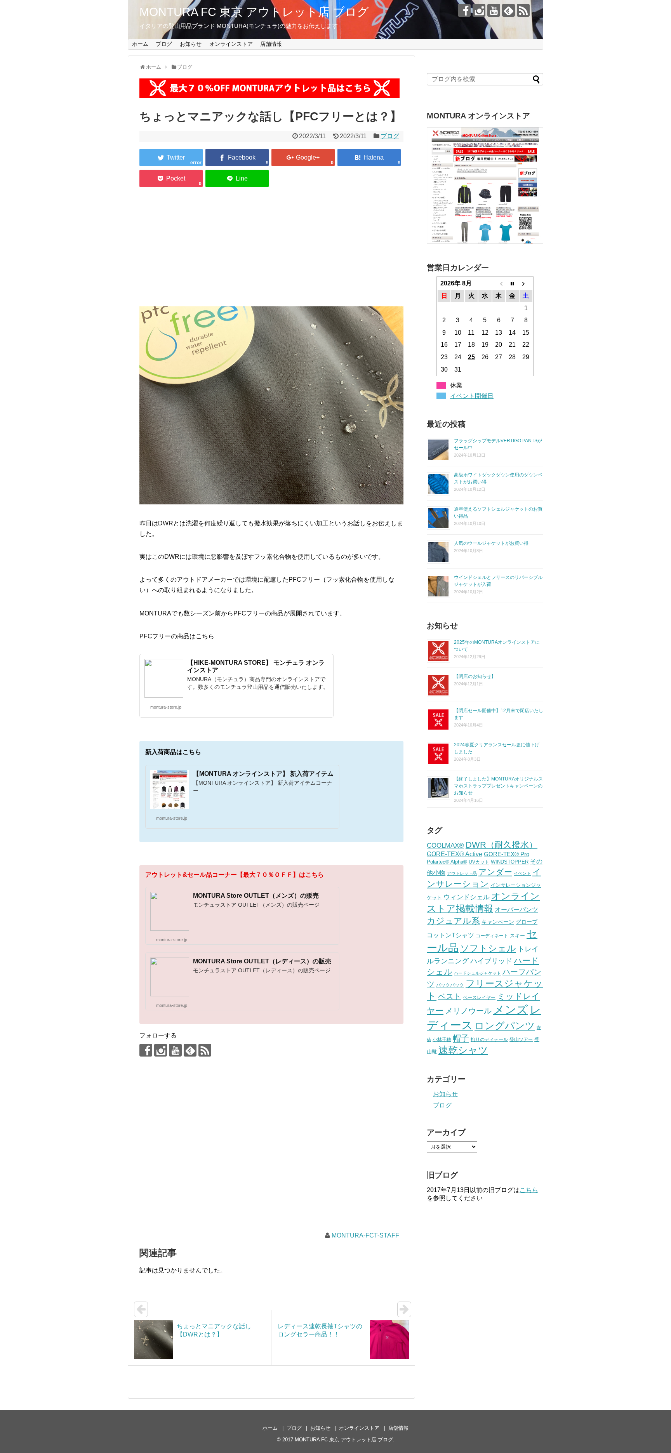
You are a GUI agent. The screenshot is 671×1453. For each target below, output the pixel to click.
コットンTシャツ (450, 935)
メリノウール (468, 1010)
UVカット (479, 862)
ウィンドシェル (466, 896)
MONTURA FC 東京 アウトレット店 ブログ (254, 11)
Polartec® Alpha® (447, 862)
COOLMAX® (445, 845)
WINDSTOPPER (509, 862)
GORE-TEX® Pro (506, 854)
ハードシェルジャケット (477, 973)
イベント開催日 (472, 396)
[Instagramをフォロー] (479, 10)
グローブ (526, 922)
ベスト (449, 996)
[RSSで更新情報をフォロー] (523, 10)
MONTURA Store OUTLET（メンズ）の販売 (256, 895)
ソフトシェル (488, 948)
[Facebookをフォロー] (464, 10)
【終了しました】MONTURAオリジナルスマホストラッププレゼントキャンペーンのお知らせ (498, 786)
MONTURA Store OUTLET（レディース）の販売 (262, 961)
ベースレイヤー (479, 997)
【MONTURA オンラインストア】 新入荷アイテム (263, 773)
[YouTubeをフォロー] (493, 10)
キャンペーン (498, 922)
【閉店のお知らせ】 (475, 676)
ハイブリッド (491, 961)
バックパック (450, 984)
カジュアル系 (453, 921)
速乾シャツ (463, 1050)
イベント (522, 873)
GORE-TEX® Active (454, 853)
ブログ (164, 44)
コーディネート (492, 936)
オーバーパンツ (516, 909)
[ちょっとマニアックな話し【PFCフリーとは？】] (369, 157)
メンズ (510, 1009)
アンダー (495, 871)
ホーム (140, 44)
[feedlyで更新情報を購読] (508, 10)
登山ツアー (521, 1039)
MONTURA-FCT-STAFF (365, 1235)
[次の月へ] (526, 283)
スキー (517, 936)
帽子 (461, 1038)
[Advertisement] (271, 248)
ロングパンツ (505, 1025)
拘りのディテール (489, 1039)
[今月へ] (512, 283)
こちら (529, 1190)
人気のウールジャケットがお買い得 (491, 543)
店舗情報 (271, 44)
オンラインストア (231, 44)
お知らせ (191, 44)
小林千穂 (442, 1039)
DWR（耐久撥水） (501, 845)
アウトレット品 (462, 873)
